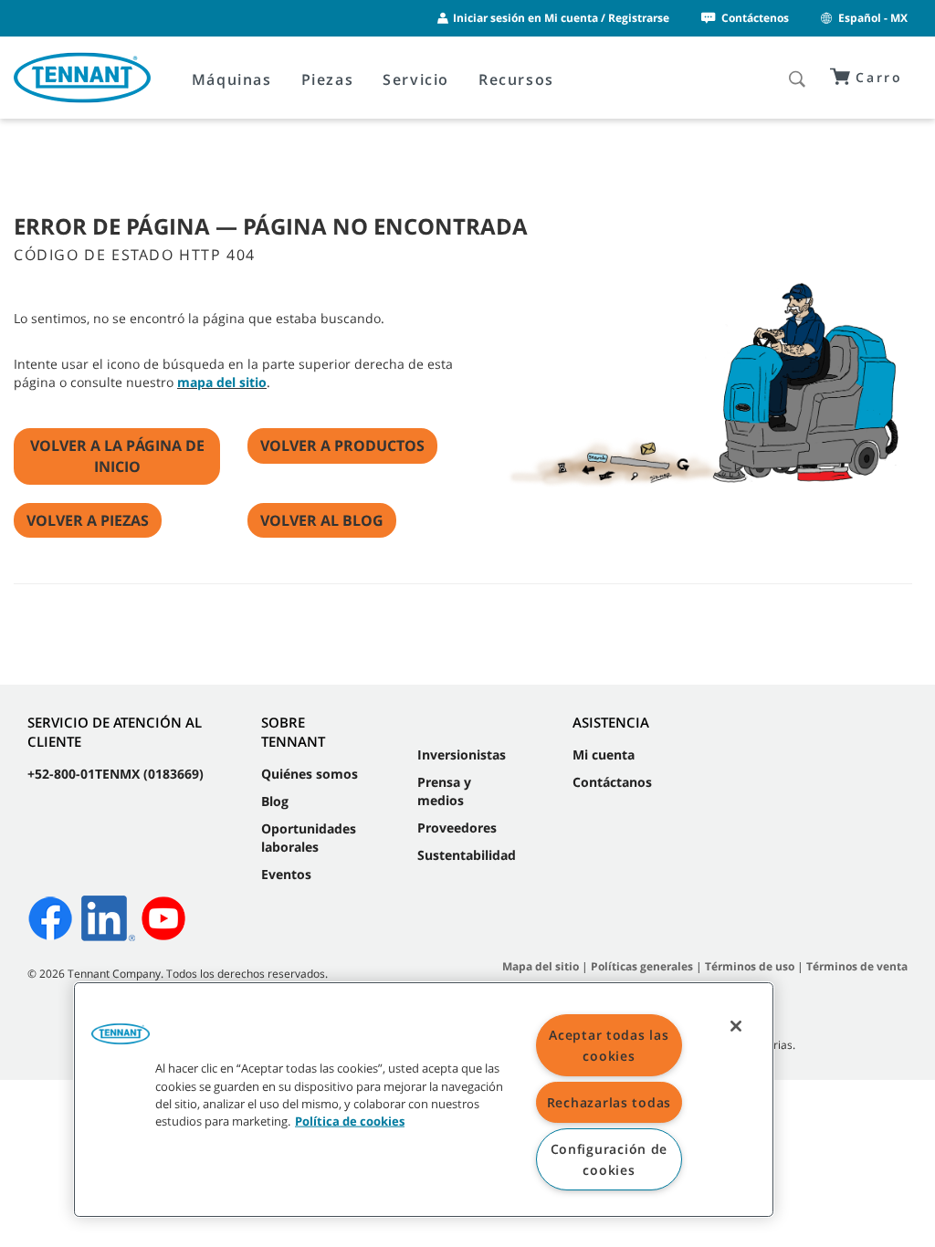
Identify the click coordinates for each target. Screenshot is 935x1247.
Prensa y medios (444, 791)
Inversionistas (461, 754)
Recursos (516, 79)
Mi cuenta (604, 754)
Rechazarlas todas (609, 1102)
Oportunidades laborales (308, 837)
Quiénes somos (309, 773)
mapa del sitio (222, 382)
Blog (275, 801)
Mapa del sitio (540, 966)
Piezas (327, 79)
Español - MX (873, 18)
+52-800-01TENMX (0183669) (115, 773)
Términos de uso (749, 966)
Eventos (286, 874)
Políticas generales (642, 966)
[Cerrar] (736, 1026)
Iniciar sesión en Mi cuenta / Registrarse (561, 18)
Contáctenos (755, 18)
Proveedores (457, 827)
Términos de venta (857, 966)
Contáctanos (612, 782)
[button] (120, 1040)
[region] (423, 1099)
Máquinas (232, 79)
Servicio (416, 79)
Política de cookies (349, 1121)
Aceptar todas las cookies (608, 1045)
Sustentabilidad (466, 855)
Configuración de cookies (609, 1159)
